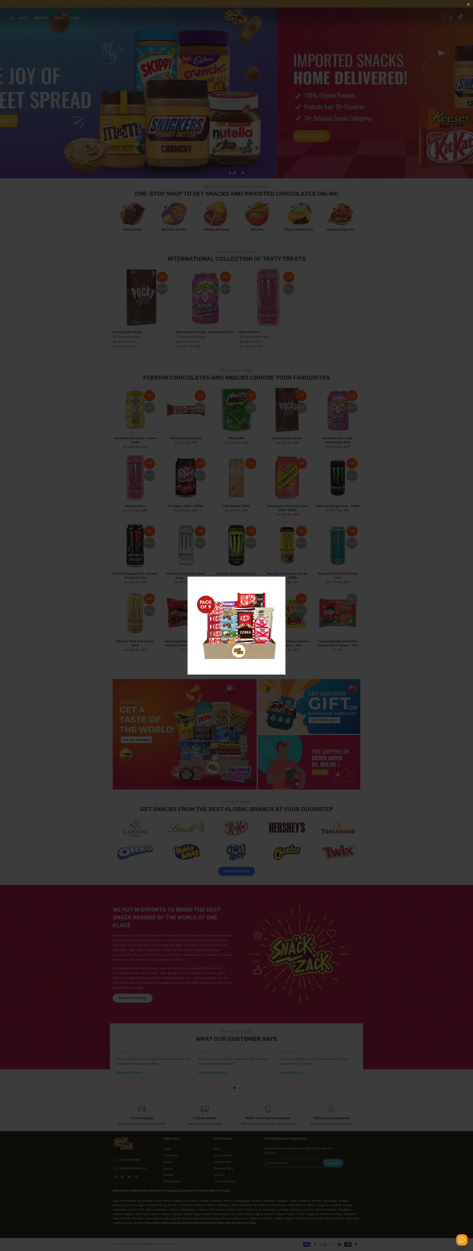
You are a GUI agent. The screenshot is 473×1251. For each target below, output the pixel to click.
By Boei (462, 1248)
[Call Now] (461, 1239)
